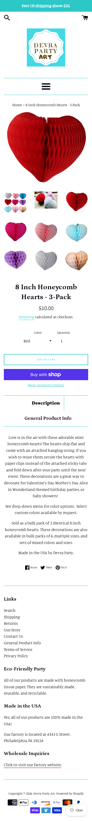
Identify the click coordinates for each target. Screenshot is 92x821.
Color (38, 332)
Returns (11, 623)
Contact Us (13, 636)
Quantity (63, 332)
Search (10, 610)
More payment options (46, 385)
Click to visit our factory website (32, 764)
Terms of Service (18, 649)
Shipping (26, 316)
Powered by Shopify (70, 793)
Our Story (12, 629)
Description (46, 403)
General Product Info (48, 418)
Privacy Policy (16, 655)
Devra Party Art (44, 793)
